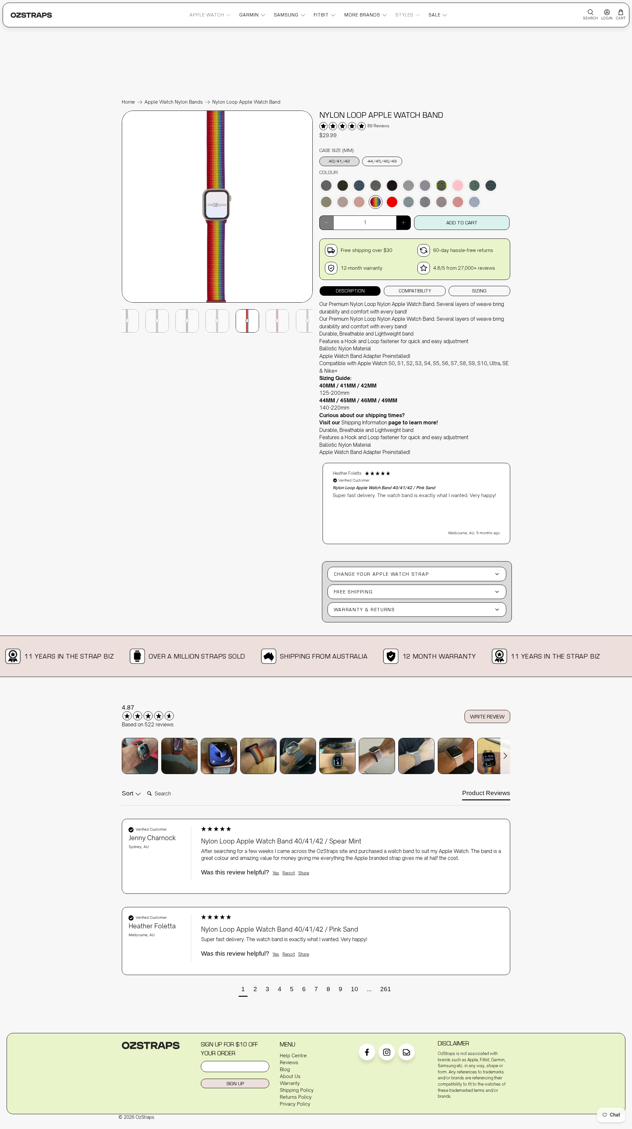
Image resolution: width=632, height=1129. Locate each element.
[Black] (326, 185)
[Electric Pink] (425, 185)
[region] (416, 500)
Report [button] (288, 872)
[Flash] (441, 185)
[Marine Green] (474, 185)
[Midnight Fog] (491, 185)
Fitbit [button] (321, 15)
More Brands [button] (362, 15)
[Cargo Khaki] (343, 185)
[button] (416, 503)
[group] (156, 712)
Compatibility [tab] (415, 291)
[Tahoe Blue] (474, 202)
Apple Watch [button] (207, 15)
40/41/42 (339, 160)
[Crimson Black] (392, 185)
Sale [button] (434, 15)
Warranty (290, 1083)
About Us (290, 1076)
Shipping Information (364, 422)
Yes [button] (276, 872)
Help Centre (293, 1055)
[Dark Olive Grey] (408, 185)
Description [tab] (350, 291)
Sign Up (235, 1083)
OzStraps (145, 1117)
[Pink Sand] (359, 202)
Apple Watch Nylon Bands (174, 102)
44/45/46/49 (382, 160)
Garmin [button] (249, 15)
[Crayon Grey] (375, 185)
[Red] (392, 202)
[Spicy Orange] (458, 202)
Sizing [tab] (479, 291)
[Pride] (375, 202)
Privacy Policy (295, 1104)
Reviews (289, 1062)
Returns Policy (296, 1097)
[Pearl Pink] (343, 202)
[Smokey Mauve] (441, 202)
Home (128, 102)
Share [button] (303, 872)
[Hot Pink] (458, 185)
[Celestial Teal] (359, 185)
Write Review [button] (487, 716)
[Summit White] (425, 202)
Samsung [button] (286, 15)
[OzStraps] (31, 15)
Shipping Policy (297, 1090)
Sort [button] (128, 793)
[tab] (486, 794)
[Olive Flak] (326, 202)
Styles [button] (404, 15)
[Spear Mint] (408, 202)
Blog (285, 1069)
